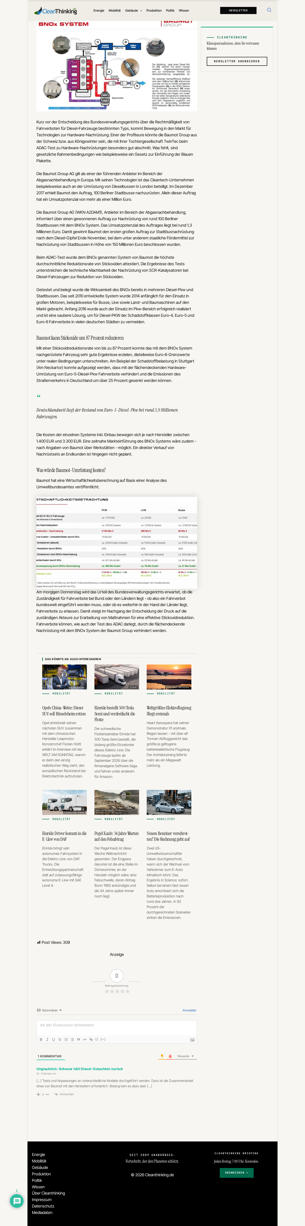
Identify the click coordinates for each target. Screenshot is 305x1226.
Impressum (42, 1199)
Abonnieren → (236, 1172)
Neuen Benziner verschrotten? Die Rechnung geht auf (168, 836)
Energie (38, 1154)
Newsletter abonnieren (237, 61)
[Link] (91, 1039)
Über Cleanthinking (48, 1193)
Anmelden (189, 1010)
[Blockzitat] (78, 1039)
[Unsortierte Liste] (72, 1039)
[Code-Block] (85, 1039)
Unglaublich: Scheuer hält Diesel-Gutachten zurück (80, 1069)
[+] (103, 1039)
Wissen (38, 1187)
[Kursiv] (47, 1039)
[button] (140, 10)
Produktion (41, 1174)
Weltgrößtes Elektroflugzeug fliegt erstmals (169, 710)
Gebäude (40, 1167)
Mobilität (39, 1161)
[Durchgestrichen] (60, 1039)
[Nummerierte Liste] (66, 1039)
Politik (37, 1180)
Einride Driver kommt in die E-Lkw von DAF (64, 836)
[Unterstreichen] (53, 1039)
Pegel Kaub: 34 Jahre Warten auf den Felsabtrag (116, 836)
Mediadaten (42, 1212)
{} (96, 1039)
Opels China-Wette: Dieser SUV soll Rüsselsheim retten (64, 710)
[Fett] (41, 1039)
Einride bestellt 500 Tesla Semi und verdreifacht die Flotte (114, 713)
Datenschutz (43, 1206)
